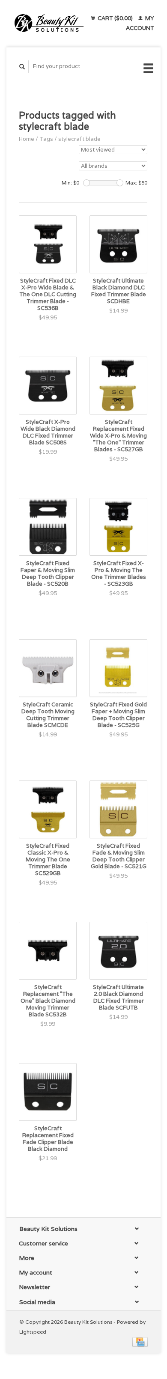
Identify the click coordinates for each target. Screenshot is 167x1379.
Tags (46, 139)
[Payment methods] (140, 1341)
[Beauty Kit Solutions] (49, 23)
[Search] (22, 66)
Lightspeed (32, 1331)
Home (26, 139)
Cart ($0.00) (115, 18)
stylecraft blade (79, 139)
